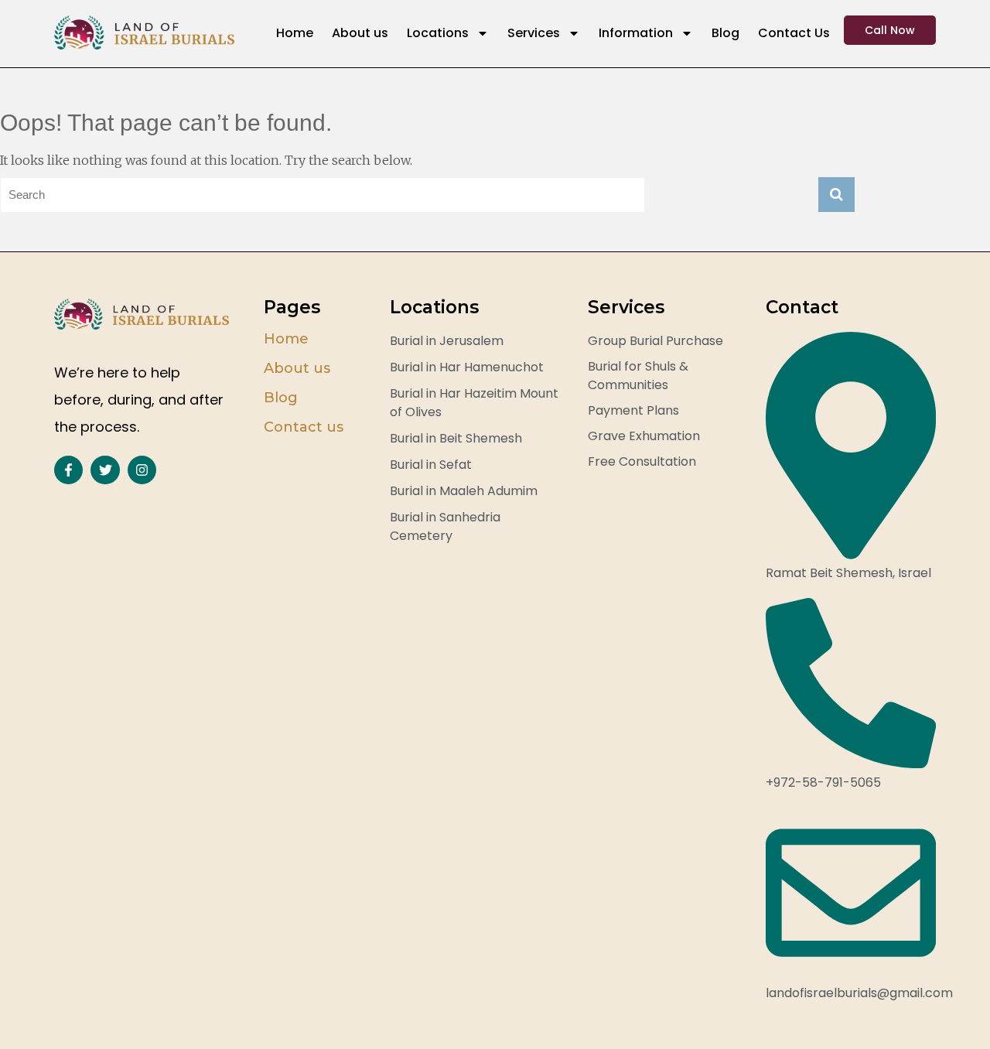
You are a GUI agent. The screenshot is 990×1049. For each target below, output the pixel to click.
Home (294, 33)
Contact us (303, 427)
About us (360, 33)
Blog (725, 33)
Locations (438, 33)
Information (636, 33)
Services (533, 33)
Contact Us (794, 33)
